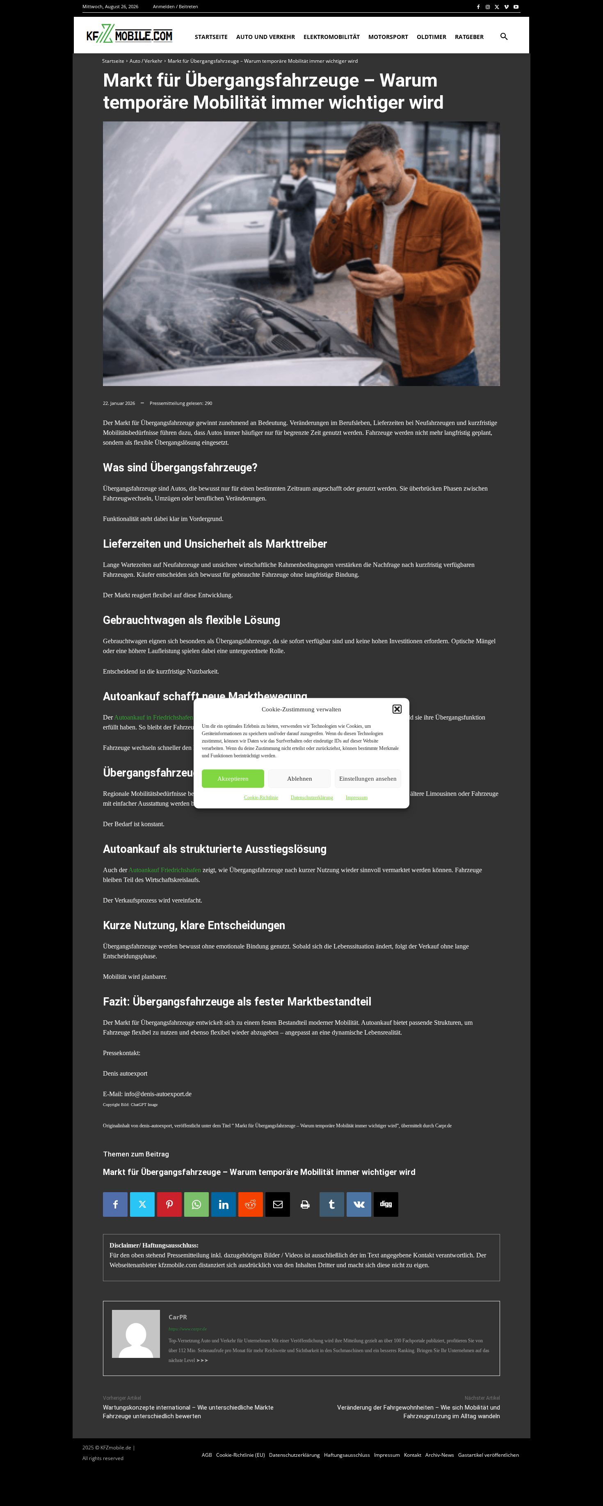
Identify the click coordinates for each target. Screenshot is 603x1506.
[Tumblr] (332, 1204)
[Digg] (386, 1204)
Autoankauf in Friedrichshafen (153, 717)
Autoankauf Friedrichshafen (164, 869)
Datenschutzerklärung (312, 797)
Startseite (113, 60)
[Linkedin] (223, 1204)
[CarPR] (136, 1338)
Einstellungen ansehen (368, 778)
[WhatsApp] (196, 1204)
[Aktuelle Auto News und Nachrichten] (128, 33)
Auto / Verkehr (146, 60)
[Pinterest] (169, 1204)
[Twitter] (497, 6)
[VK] (359, 1204)
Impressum (357, 797)
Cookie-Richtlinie (261, 797)
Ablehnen (299, 778)
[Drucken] (304, 1204)
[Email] (277, 1204)
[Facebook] (478, 6)
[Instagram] (488, 6)
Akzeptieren (233, 778)
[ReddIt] (250, 1204)
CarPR (178, 1317)
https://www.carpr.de (188, 1328)
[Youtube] (516, 6)
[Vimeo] (506, 6)
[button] (397, 709)
